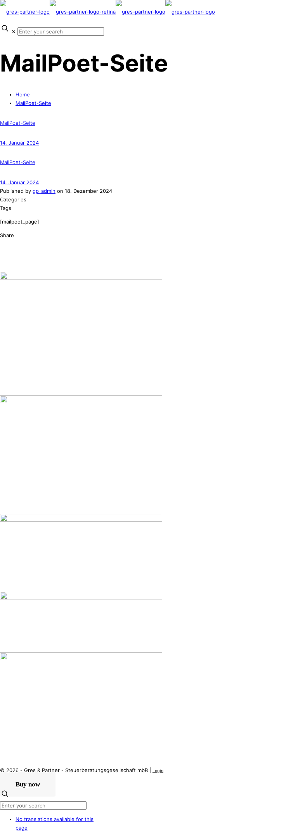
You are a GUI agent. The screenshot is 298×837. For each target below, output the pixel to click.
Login (157, 770)
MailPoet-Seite (33, 103)
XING (6, 704)
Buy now (28, 784)
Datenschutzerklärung (27, 634)
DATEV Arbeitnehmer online (34, 565)
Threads (10, 729)
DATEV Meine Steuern (27, 574)
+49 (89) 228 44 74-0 (47, 350)
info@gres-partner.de (44, 359)
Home (23, 94)
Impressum (13, 643)
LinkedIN (10, 695)
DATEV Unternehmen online (34, 557)
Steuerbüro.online (22, 582)
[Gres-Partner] (107, 12)
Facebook (12, 712)
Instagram (12, 721)
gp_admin (44, 191)
